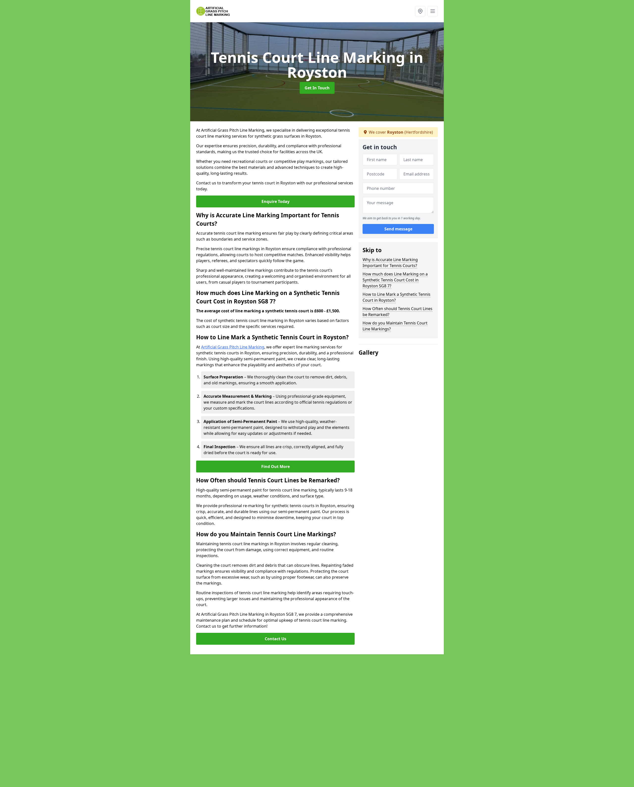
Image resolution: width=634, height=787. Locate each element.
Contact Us (275, 638)
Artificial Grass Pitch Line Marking (232, 347)
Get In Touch (317, 88)
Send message (398, 229)
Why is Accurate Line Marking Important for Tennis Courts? (390, 262)
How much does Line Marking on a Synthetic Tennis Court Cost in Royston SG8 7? (395, 280)
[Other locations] (420, 11)
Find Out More (275, 466)
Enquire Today (276, 201)
